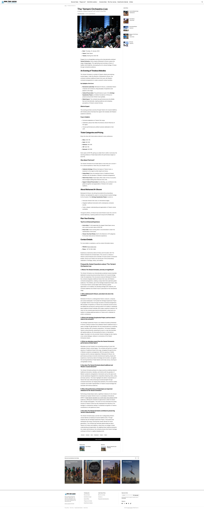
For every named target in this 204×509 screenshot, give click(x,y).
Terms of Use (72, 507)
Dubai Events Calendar (81, 13)
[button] (202, 2)
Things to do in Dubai (88, 500)
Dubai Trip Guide (130, 507)
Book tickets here (91, 246)
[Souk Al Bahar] (88, 447)
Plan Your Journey (101, 494)
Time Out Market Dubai (133, 11)
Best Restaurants (132, 12)
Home (65, 5)
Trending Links (86, 492)
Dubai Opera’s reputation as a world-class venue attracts (99, 397)
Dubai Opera (88, 63)
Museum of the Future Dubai (133, 35)
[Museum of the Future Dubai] (125, 36)
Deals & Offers (86, 498)
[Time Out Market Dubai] (125, 13)
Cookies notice (85, 507)
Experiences (131, 43)
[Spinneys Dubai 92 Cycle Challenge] (109, 447)
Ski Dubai (131, 41)
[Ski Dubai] (125, 43)
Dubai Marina (132, 18)
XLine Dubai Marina (133, 26)
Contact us (100, 496)
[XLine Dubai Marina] (125, 28)
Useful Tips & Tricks (102, 492)
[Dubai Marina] (125, 20)
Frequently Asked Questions (103, 498)
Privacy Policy (124, 498)
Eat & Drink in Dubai (87, 496)
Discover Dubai (132, 20)
